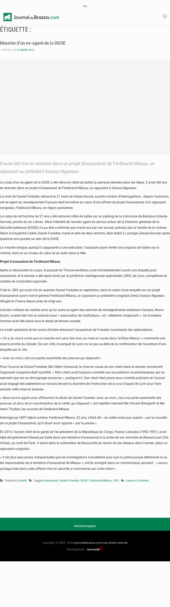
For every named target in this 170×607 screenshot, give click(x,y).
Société (22, 480)
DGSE (84, 480)
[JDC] (31, 16)
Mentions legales (85, 526)
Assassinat (51, 480)
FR (85, 6)
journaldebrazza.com (88, 542)
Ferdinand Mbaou (100, 480)
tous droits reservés (115, 542)
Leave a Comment (137, 481)
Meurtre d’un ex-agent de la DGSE (33, 43)
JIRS (116, 480)
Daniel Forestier (69, 480)
